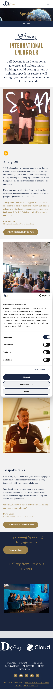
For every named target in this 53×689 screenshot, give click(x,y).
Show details (39, 370)
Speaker (11, 663)
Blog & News (12, 666)
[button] (48, 4)
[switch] (46, 345)
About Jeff (28, 666)
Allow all (26, 377)
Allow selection (26, 384)
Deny (26, 391)
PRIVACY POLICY (33, 683)
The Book (37, 663)
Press (41, 666)
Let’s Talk (24, 669)
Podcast (24, 663)
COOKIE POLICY (30, 686)
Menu (28, 24)
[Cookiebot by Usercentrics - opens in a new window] (39, 296)
